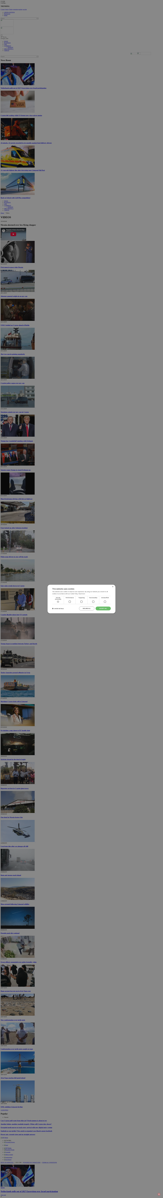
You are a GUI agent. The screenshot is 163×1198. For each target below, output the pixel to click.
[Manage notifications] (159, 1194)
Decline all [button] (87, 608)
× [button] (112, 586)
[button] (58, 608)
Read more (82, 593)
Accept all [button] (103, 608)
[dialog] (81, 599)
